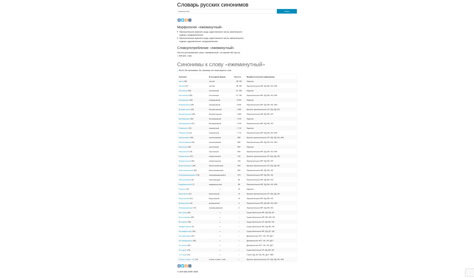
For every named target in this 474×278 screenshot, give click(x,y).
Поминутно (183, 128)
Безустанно (183, 193)
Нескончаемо (184, 137)
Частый (182, 86)
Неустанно (183, 147)
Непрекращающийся (187, 175)
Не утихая (183, 245)
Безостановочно (185, 165)
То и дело (183, 250)
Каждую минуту (185, 226)
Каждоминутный (185, 184)
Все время (183, 222)
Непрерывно (184, 100)
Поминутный (184, 132)
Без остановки (184, 217)
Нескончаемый (185, 142)
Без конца (183, 212)
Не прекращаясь (185, 240)
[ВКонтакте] (179, 20)
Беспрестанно (184, 109)
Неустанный (184, 151)
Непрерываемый (185, 207)
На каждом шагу (185, 231)
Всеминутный (184, 203)
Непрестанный (185, 161)
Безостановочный (186, 170)
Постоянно (183, 90)
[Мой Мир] (189, 20)
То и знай (182, 254)
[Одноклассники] (186, 20)
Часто (181, 81)
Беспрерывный (185, 123)
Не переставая (185, 236)
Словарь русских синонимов (212, 4)
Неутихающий (184, 179)
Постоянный (184, 95)
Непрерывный (184, 104)
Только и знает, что (186, 259)
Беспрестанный (185, 114)
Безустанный (184, 198)
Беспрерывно (184, 118)
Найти (286, 11)
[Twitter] (182, 20)
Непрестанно (184, 156)
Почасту (182, 189)
